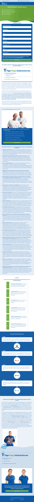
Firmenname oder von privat (7, 25)
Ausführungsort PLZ (6, 52)
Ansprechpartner (5, 29)
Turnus (4, 48)
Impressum (12, 499)
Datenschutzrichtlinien (20, 57)
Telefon (4, 33)
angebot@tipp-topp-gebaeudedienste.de (11, 79)
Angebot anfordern (17, 142)
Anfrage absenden (17, 59)
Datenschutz (22, 499)
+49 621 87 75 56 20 (10, 77)
